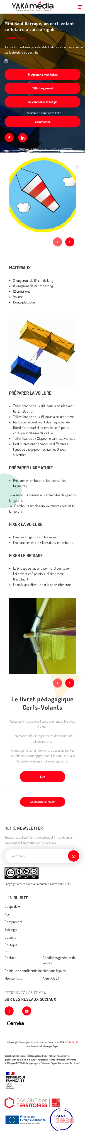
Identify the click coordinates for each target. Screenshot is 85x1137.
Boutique (11, 945)
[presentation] (57, 241)
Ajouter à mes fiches (44, 74)
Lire (42, 777)
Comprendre (13, 922)
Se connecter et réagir (42, 102)
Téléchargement (42, 88)
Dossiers (10, 937)
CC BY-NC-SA (71, 1042)
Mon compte (13, 978)
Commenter (42, 122)
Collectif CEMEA (15, 38)
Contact (10, 957)
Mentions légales (54, 970)
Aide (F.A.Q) (51, 978)
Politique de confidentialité (23, 970)
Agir (7, 914)
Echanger (11, 929)
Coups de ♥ (12, 906)
